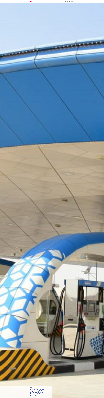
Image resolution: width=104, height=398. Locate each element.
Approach (67, 1)
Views (71, 1)
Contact (73, 1)
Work (69, 1)
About (65, 1)
